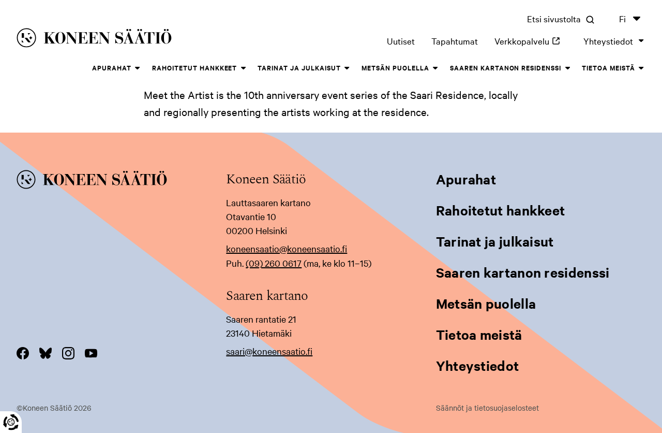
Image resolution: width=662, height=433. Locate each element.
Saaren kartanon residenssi (505, 68)
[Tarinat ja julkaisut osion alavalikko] (347, 68)
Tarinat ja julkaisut (299, 68)
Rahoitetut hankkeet (194, 68)
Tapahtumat (454, 41)
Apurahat (111, 68)
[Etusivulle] (144, 39)
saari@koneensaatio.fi (269, 351)
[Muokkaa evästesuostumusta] (11, 422)
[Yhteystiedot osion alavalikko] (641, 41)
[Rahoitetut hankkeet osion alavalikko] (243, 68)
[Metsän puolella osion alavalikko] (435, 68)
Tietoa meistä (608, 68)
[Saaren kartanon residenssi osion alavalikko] (567, 68)
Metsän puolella (395, 68)
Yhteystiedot (608, 41)
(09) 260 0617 (274, 263)
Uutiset (401, 41)
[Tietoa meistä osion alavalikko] (641, 68)
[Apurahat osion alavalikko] (137, 68)
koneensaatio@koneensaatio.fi (286, 248)
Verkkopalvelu (530, 40)
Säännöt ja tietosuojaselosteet (487, 407)
